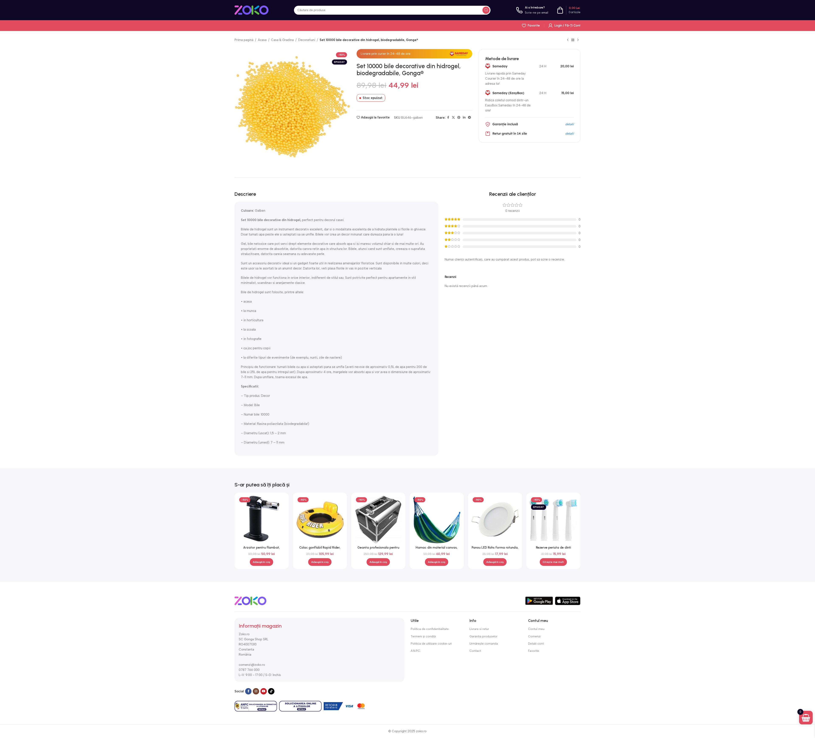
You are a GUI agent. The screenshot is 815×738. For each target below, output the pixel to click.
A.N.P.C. (415, 651)
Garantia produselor (483, 636)
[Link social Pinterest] (459, 118)
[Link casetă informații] (532, 10)
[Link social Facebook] (448, 118)
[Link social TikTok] (271, 691)
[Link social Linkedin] (464, 118)
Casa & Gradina (282, 40)
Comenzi (534, 636)
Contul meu (536, 629)
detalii (569, 124)
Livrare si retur (479, 629)
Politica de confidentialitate (430, 629)
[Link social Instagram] (256, 691)
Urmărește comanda (483, 643)
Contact (475, 651)
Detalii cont (536, 643)
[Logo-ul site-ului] (251, 10)
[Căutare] (486, 10)
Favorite (533, 651)
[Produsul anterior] (567, 40)
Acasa (262, 40)
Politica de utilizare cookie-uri (431, 643)
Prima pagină (244, 40)
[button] (261, 562)
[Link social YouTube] (263, 691)
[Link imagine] (250, 601)
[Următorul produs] (577, 40)
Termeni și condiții (423, 636)
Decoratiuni (306, 40)
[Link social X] (453, 118)
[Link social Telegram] (469, 118)
